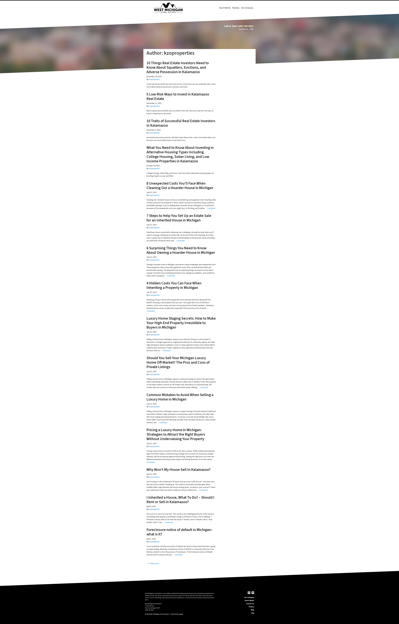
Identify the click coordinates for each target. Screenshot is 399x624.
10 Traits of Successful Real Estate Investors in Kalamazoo (181, 123)
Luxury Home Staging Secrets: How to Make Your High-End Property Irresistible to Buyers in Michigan (181, 323)
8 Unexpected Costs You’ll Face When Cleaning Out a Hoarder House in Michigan (180, 185)
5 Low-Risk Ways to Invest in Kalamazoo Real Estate (178, 96)
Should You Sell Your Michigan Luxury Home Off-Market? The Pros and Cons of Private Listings (178, 362)
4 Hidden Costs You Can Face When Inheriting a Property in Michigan (174, 285)
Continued (211, 208)
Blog (252, 610)
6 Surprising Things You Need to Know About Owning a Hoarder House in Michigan (181, 250)
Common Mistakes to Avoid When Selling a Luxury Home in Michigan (180, 397)
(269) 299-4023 (245, 26)
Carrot (181, 614)
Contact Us (243, 29)
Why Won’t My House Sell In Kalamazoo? (179, 469)
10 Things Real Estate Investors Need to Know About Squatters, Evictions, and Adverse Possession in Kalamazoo (178, 67)
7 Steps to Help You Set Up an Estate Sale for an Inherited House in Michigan (179, 218)
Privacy (251, 607)
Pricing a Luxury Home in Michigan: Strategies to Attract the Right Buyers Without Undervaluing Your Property (176, 434)
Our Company (247, 7)
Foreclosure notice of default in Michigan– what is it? (180, 532)
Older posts (154, 563)
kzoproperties (154, 79)
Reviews (235, 7)
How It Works (224, 7)
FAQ (251, 29)
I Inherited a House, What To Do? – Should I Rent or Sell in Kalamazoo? (180, 500)
